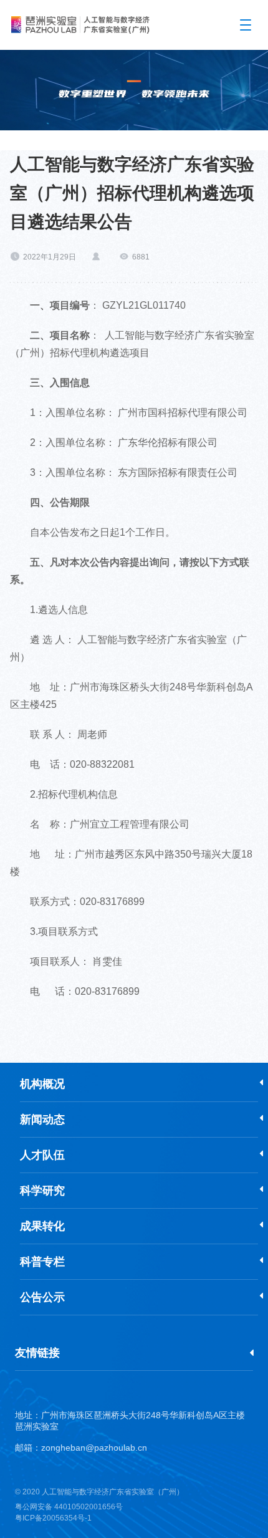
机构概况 (42, 1084)
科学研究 (42, 1190)
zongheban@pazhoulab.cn (94, 1448)
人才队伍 (42, 1155)
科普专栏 (42, 1261)
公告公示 (42, 1297)
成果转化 (42, 1226)
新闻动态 (42, 1119)
